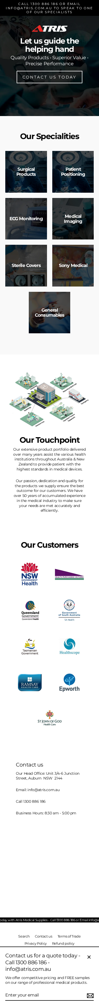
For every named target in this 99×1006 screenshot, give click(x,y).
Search (24, 936)
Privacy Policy (36, 943)
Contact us (43, 936)
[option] (49, 58)
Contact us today (49, 77)
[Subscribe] (89, 995)
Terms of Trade (69, 936)
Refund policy (63, 943)
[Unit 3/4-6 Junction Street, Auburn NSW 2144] (49, 831)
